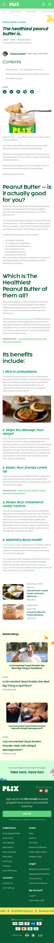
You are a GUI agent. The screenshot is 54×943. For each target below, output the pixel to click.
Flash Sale (7, 857)
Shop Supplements (11, 833)
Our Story (33, 843)
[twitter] (32, 92)
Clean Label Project (38, 852)
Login (31, 896)
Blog (13, 39)
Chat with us (8, 888)
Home (5, 39)
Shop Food (8, 838)
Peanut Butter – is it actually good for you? (24, 70)
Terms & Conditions (38, 883)
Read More (31, 600)
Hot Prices (7, 861)
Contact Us (8, 883)
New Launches (9, 852)
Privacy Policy (35, 879)
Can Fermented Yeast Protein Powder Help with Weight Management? (22, 745)
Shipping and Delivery (39, 874)
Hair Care (31, 11)
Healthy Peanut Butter (21, 319)
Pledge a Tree (35, 857)
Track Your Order (37, 900)
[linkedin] (25, 92)
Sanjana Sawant (18, 54)
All (4, 11)
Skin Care (16, 11)
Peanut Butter (24, 39)
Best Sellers (8, 847)
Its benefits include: (14, 78)
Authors (32, 838)
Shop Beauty (8, 843)
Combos (7, 866)
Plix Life (6, 559)
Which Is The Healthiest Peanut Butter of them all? (27, 74)
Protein (22, 22)
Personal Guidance (38, 847)
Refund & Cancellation (39, 869)
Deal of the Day (10, 871)
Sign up (27, 814)
